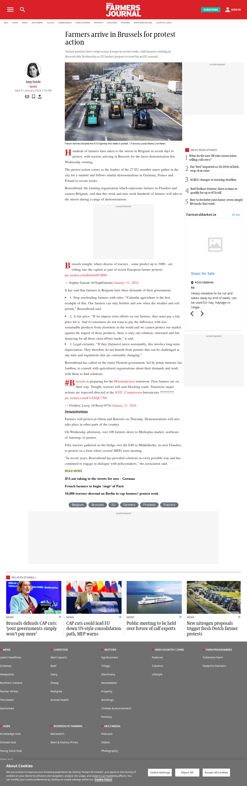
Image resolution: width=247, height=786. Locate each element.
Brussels (97, 505)
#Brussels (80, 381)
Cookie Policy (103, 779)
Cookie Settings (160, 772)
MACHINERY (37, 23)
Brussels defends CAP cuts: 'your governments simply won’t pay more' (31, 628)
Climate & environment (116, 708)
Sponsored (7, 708)
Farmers (129, 505)
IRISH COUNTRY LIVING (169, 649)
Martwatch (57, 734)
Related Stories (23, 577)
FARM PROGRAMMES (219, 649)
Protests (149, 505)
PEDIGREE (125, 23)
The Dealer (7, 700)
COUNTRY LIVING (163, 23)
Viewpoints (7, 674)
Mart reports (59, 657)
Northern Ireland (11, 683)
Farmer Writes (9, 691)
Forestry (106, 717)
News (33, 86)
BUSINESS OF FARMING (68, 726)
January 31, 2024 (126, 282)
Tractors (169, 505)
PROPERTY (98, 23)
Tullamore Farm (213, 657)
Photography (109, 751)
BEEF (6, 23)
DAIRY (15, 23)
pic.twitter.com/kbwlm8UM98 (86, 275)
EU (114, 505)
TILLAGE (50, 23)
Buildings (107, 700)
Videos (105, 742)
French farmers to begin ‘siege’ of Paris (94, 486)
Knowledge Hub (10, 734)
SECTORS (110, 649)
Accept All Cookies (216, 772)
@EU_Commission (128, 392)
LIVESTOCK (61, 649)
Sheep (55, 683)
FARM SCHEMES (82, 23)
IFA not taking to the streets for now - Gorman (100, 479)
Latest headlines (10, 657)
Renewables (109, 683)
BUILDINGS (112, 23)
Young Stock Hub (11, 751)
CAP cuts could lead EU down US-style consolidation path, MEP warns (93, 628)
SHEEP (25, 23)
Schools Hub (8, 742)
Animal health (60, 700)
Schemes (6, 666)
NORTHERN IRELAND (143, 23)
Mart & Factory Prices (64, 742)
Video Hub (6, 759)
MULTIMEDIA (112, 726)
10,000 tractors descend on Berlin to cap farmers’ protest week (111, 493)
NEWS (10, 617)
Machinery (108, 674)
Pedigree (56, 691)
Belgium (78, 505)
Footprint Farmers (214, 666)
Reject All (187, 772)
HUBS (6, 726)
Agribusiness (109, 657)
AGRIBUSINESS (65, 23)
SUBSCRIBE (211, 9)
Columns (157, 666)
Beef (53, 666)
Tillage (105, 666)
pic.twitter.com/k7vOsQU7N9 (86, 397)
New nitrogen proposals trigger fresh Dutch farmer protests (212, 628)
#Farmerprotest (124, 381)
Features (157, 657)
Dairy (54, 674)
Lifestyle (157, 674)
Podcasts (107, 734)
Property (106, 691)
